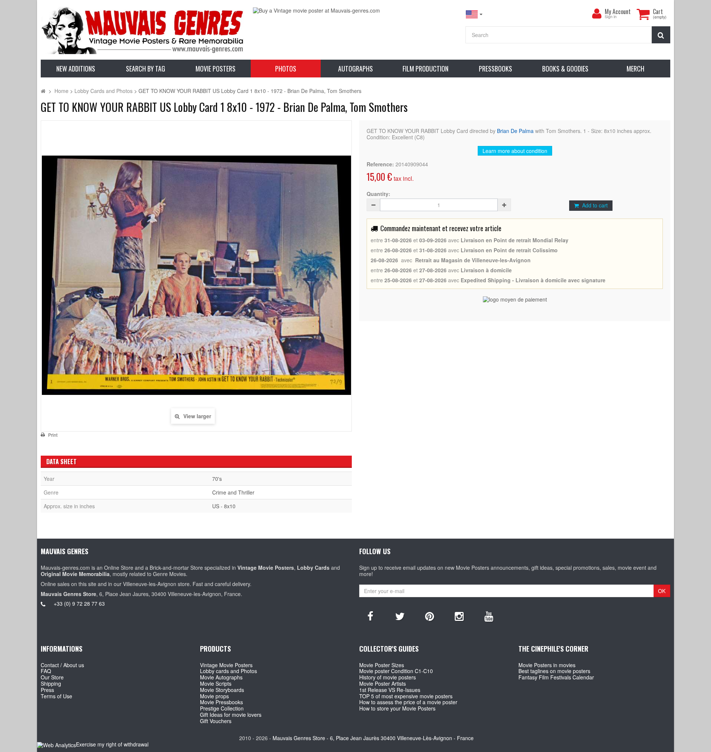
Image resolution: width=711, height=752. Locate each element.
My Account (618, 11)
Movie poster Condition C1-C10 (396, 671)
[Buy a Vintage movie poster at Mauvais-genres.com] (355, 10)
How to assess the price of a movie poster (408, 702)
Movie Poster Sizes (381, 665)
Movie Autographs (221, 677)
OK (661, 591)
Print (52, 434)
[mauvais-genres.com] (143, 30)
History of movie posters (387, 677)
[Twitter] (400, 616)
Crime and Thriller (233, 492)
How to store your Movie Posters (397, 708)
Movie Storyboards (222, 689)
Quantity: (378, 194)
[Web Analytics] (56, 744)
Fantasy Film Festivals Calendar (556, 677)
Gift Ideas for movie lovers (230, 714)
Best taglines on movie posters (554, 671)
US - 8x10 (224, 506)
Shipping (51, 683)
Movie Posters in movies (546, 665)
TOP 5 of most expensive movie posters (406, 696)
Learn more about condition (515, 150)
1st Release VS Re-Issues (389, 689)
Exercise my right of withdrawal (112, 744)
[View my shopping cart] (642, 14)
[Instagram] (459, 616)
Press (47, 689)
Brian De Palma (515, 130)
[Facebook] (370, 616)
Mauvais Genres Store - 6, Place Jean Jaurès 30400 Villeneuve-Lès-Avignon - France (373, 738)
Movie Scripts (215, 683)
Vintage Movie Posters (226, 665)
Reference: (380, 164)
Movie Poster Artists (382, 683)
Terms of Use (56, 696)
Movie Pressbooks (221, 702)
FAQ (46, 671)
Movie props (214, 696)
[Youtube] (489, 616)
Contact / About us (62, 665)
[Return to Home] (43, 90)
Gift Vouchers (215, 721)
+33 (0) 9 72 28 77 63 (79, 603)
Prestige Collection (222, 708)
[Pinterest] (429, 616)
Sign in (611, 16)
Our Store (52, 677)
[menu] (596, 14)
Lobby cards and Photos (228, 671)
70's (217, 478)
